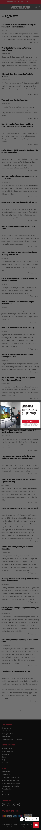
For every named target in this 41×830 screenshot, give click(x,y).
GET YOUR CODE (30, 421)
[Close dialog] (39, 403)
